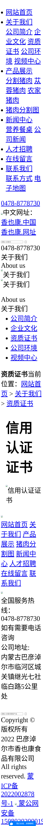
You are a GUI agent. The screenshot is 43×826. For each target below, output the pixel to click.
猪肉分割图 (22, 110)
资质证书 (24, 338)
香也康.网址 (18, 232)
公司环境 (24, 348)
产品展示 (19, 71)
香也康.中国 (18, 222)
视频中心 (27, 61)
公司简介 (19, 32)
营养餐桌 (19, 129)
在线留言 (19, 159)
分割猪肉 (19, 80)
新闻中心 (19, 120)
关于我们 (19, 22)
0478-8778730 (20, 203)
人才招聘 (19, 149)
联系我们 (19, 168)
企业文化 (24, 328)
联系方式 (19, 178)
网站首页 (19, 12)
